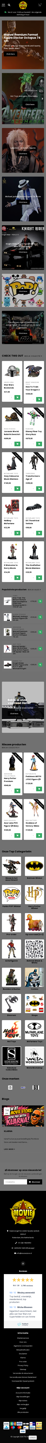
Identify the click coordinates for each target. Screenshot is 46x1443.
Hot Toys (5, 1021)
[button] (4, 98)
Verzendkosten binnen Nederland (23, 1377)
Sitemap (23, 1369)
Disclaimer (23, 1353)
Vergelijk (23, 1408)
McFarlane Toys (31, 1021)
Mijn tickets (23, 1400)
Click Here (10, 54)
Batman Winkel (31, 858)
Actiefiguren (6, 940)
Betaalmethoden (23, 1350)
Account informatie (23, 1393)
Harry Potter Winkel (32, 886)
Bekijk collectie (33, 356)
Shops (27, 995)
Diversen (5, 995)
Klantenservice (23, 1338)
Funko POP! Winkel (9, 886)
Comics (27, 969)
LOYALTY (33, 1437)
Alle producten (23, 1412)
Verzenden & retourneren (23, 1373)
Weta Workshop (31, 1047)
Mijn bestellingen (23, 1396)
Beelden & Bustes (9, 969)
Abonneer (35, 1182)
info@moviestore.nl (24, 1253)
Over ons (23, 1342)
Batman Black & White (33, 940)
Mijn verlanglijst (23, 1404)
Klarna (23, 1357)
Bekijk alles (34, 590)
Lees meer (9, 1149)
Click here (30, 101)
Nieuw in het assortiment (7, 859)
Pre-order (5, 914)
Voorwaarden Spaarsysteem (23, 1381)
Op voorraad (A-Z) (32, 914)
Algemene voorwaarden (23, 1346)
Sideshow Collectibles (10, 1047)
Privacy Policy (23, 1365)
